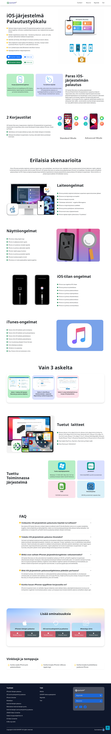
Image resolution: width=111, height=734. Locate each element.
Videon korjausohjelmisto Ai (15, 715)
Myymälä (96, 3)
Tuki (103, 3)
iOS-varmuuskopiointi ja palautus (16, 694)
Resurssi (88, 3)
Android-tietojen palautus (14, 703)
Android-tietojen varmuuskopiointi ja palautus (20, 709)
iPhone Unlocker (11, 697)
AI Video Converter (12, 719)
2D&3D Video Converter (13, 712)
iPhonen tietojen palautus (14, 691)
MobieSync (10, 700)
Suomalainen (98, 730)
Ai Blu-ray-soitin (11, 722)
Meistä (42, 691)
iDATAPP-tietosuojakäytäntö (48, 694)
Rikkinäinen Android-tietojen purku (17, 706)
